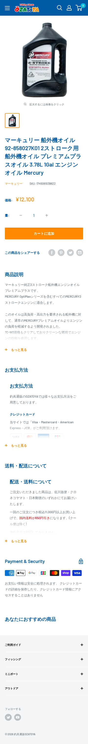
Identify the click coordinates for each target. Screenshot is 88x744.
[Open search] (59, 8)
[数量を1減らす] (21, 215)
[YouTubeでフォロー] (17, 717)
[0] (79, 8)
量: (7, 215)
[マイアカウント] (69, 8)
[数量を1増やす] (47, 215)
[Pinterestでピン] (61, 252)
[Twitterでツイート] (70, 252)
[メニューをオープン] (7, 8)
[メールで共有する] (79, 252)
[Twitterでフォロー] (8, 717)
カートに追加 (44, 233)
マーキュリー (13, 183)
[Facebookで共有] (51, 252)
